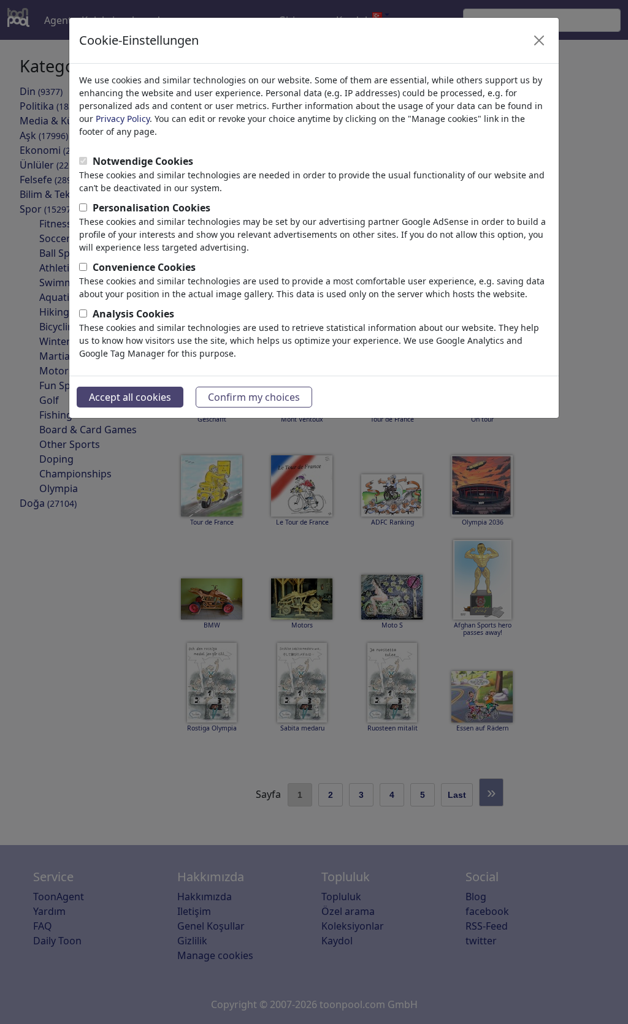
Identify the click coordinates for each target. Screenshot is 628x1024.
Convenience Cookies (144, 267)
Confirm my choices (254, 397)
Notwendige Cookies (143, 161)
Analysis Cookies (133, 313)
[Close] (539, 40)
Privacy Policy (123, 118)
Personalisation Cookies (151, 207)
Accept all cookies (130, 397)
